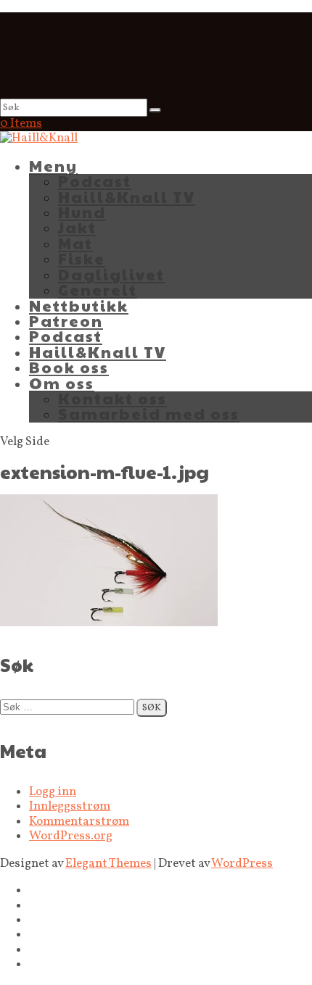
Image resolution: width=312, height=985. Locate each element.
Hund (82, 212)
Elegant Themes (108, 863)
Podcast (94, 180)
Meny (53, 165)
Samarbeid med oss (148, 413)
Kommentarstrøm (79, 821)
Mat (75, 243)
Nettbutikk (78, 305)
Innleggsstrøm (69, 806)
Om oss (61, 383)
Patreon (66, 320)
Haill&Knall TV (126, 196)
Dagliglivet (111, 274)
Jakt (77, 227)
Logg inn (52, 792)
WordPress (242, 863)
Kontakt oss (112, 398)
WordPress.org (70, 836)
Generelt (97, 289)
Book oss (69, 367)
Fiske (81, 258)
